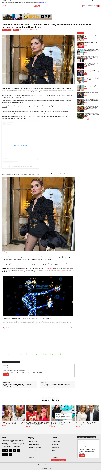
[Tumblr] (3, 454)
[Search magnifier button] (98, 6)
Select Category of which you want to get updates (14, 370)
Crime (18, 372)
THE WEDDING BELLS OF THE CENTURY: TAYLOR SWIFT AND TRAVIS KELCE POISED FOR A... (91, 43)
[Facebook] (3, 450)
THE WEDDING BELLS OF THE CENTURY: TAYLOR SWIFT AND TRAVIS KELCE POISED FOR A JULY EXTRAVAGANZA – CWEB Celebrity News (37, 423)
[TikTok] (18, 450)
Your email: (5, 365)
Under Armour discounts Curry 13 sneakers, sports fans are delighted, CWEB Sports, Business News (91, 86)
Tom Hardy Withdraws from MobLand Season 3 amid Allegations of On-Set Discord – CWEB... (91, 78)
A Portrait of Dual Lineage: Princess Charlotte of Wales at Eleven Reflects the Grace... (91, 114)
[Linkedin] (10, 450)
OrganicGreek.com (61, 270)
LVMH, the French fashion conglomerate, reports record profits (55, 385)
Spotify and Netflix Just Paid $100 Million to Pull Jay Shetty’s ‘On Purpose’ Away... (90, 64)
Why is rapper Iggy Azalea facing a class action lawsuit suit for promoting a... (91, 93)
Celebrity (16, 29)
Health (23, 372)
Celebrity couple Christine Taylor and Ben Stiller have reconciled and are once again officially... (91, 57)
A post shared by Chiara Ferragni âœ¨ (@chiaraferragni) (20, 166)
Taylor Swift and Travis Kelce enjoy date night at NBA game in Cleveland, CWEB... (91, 71)
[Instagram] (6, 450)
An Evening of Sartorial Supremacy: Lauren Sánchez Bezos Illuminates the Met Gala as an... (91, 100)
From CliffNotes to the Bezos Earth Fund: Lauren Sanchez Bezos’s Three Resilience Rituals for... (91, 50)
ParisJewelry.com (48, 268)
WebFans (24, 271)
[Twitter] (6, 454)
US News (39, 372)
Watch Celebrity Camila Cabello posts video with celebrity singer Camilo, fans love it (17, 385)
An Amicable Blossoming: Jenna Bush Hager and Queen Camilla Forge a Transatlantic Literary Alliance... (91, 107)
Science (28, 372)
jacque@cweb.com (42, 2)
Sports (33, 372)
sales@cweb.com (72, 464)
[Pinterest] (14, 450)
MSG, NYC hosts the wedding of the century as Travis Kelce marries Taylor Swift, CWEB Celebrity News (13, 423)
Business (6, 372)
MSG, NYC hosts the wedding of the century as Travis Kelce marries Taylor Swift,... (91, 36)
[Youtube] (10, 454)
